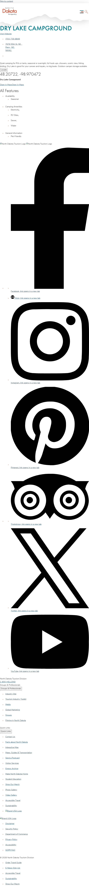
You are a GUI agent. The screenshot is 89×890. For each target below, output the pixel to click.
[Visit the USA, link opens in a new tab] (13, 811)
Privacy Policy (11, 840)
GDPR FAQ (10, 850)
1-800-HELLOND (8, 682)
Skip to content (6, 1)
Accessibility (10, 845)
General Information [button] (13, 133)
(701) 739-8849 (12, 39)
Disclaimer (9, 824)
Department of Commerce (16, 834)
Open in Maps (6, 85)
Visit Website (6, 34)
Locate (4, 70)
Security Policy (11, 829)
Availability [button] (10, 96)
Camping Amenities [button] (13, 107)
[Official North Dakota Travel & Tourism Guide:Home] (7, 11)
